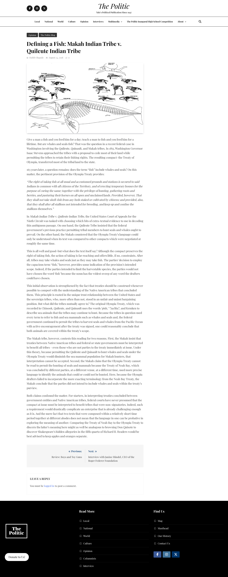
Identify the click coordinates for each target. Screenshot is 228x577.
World (60, 21)
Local (37, 21)
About (180, 21)
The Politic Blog (48, 35)
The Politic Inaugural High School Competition (150, 21)
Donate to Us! (17, 557)
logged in (49, 485)
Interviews (98, 21)
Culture (72, 21)
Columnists (89, 558)
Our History (164, 536)
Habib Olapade (36, 57)
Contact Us (164, 543)
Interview (88, 566)
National (49, 21)
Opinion (84, 21)
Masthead (163, 528)
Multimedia (113, 21)
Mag (160, 520)
